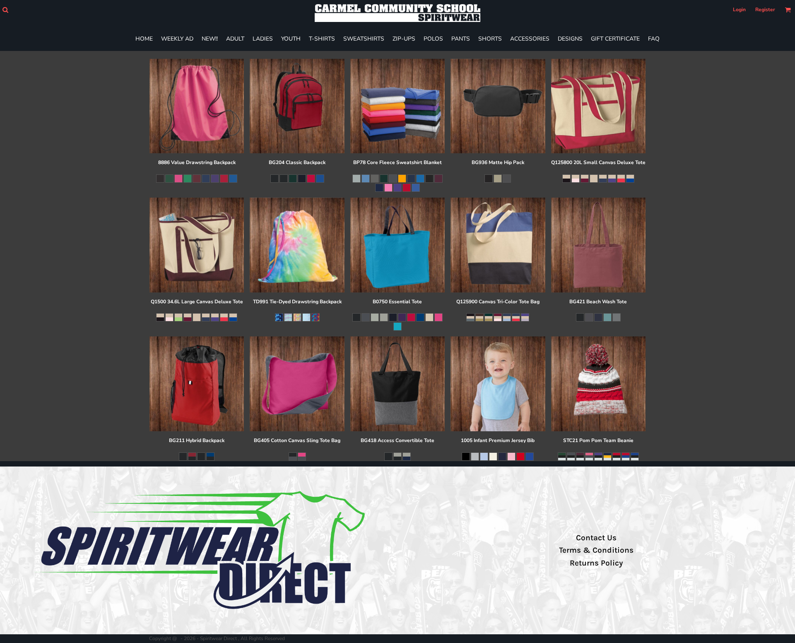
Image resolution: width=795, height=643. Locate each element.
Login (739, 9)
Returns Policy (596, 563)
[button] (5, 10)
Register (765, 9)
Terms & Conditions (596, 550)
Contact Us (596, 537)
